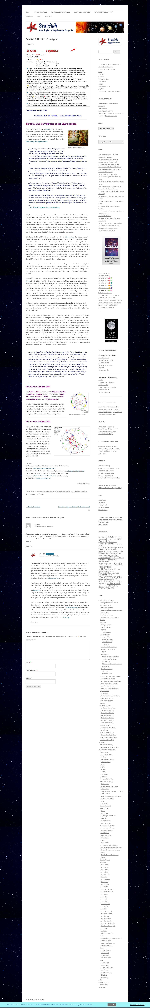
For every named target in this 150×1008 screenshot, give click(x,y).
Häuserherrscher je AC (107, 759)
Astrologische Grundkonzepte (109, 603)
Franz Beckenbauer (104, 86)
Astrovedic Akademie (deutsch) (107, 446)
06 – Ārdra (104, 877)
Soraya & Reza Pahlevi (107, 798)
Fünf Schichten (105, 634)
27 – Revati (104, 928)
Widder (105, 108)
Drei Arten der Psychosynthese (110, 696)
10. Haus (101, 537)
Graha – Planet (104, 808)
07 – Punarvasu (105, 879)
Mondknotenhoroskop (105, 365)
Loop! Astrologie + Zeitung (106, 471)
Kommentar (30, 640)
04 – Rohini (104, 872)
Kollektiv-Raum (103, 561)
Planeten (105, 671)
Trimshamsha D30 (103, 390)
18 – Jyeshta (104, 906)
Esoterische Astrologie (82, 12)
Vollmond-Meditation (105, 293)
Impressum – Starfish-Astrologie (109, 747)
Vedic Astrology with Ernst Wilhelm (108, 448)
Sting (102, 801)
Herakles (48, 129)
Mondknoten (105, 654)
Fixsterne (114, 549)
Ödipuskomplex (53, 578)
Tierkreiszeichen (107, 674)
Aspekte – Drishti (106, 835)
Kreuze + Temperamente (108, 649)
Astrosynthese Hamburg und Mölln (109, 409)
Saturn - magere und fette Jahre (107, 305)
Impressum (48, 16)
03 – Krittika (104, 869)
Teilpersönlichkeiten (107, 698)
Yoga (101, 960)
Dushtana (104, 757)
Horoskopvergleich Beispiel (109, 683)
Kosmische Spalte (110, 564)
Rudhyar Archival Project (105, 434)
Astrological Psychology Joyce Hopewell (110, 412)
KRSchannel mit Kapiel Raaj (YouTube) (109, 488)
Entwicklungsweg (72, 607)
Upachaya (104, 776)
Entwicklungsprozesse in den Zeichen (109, 302)
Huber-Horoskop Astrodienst (110, 617)
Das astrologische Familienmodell (108, 164)
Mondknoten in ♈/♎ (105, 280)
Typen (104, 652)
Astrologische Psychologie (61, 12)
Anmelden (101, 502)
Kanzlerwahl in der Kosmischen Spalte (109, 64)
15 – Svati (104, 899)
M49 (118, 569)
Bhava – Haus (104, 752)
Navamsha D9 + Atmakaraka (107, 387)
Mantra (100, 571)
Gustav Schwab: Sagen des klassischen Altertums (43, 208)
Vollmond (33, 494)
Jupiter (115, 555)
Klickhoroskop (110, 559)
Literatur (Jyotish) (105, 860)
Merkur (111, 571)
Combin (103, 541)
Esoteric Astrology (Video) (108, 735)
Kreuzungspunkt (103, 370)
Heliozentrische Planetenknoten (109, 553)
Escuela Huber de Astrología (106, 414)
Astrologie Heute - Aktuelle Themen (109, 468)
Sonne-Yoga (104, 977)
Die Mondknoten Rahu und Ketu (108, 159)
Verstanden (111, 1005)
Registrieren (102, 500)
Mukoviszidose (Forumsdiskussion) (111, 796)
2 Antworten (30, 44)
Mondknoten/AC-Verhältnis (110, 656)
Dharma (101, 545)
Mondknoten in (103, 283)
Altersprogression (106, 625)
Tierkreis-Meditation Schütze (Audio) (44, 476)
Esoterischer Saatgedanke (110, 547)
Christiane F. (109, 111)
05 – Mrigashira (105, 874)
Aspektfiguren (106, 632)
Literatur (102, 620)
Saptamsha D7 (111, 579)
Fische (100, 72)
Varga (101, 948)
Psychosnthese (104, 691)
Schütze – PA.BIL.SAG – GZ (43, 478)
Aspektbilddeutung (107, 627)
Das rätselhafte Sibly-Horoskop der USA (110, 169)
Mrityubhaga (105, 813)
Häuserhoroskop (103, 363)
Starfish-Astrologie (40, 12)
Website (29, 678)
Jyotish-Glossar (104, 833)
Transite (107, 586)
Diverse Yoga (105, 963)
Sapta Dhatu (102, 579)
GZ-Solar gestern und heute (106, 230)
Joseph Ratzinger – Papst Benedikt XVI (112, 791)
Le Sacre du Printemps (105, 157)
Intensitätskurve (107, 642)
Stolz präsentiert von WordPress (35, 999)
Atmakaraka (103, 539)
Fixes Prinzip (104, 549)
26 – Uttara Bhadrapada (108, 926)
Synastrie (101, 586)
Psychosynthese (107, 577)
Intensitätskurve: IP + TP (105, 360)
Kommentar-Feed (103, 507)
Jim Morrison (105, 789)
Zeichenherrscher (103, 358)
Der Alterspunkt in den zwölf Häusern (109, 167)
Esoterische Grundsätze (107, 732)
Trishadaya (104, 774)
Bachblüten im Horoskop (106, 307)
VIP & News (29, 16)
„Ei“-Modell (104, 693)
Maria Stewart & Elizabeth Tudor (108, 162)
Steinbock (101, 74)
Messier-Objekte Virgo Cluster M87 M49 (110, 300)
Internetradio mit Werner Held (107, 485)
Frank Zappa (102, 221)
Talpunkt (106, 644)
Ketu (100, 559)
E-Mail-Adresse (32, 670)
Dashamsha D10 (103, 385)
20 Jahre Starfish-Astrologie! (106, 69)
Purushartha (105, 843)
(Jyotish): (114, 377)
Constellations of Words (105, 475)
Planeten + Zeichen (106, 669)
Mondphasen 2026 (104, 276)
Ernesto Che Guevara (104, 216)
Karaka (100, 380)
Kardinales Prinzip (104, 558)
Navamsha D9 (105, 574)
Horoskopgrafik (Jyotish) (107, 825)
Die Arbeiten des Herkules (107, 708)
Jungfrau (101, 89)
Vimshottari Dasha (104, 392)
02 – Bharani (104, 867)
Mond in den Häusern (107, 686)
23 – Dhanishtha (106, 918)
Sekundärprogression (106, 701)
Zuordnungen (105, 730)
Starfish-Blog (103, 985)
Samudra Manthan (106, 945)
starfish (42, 554)
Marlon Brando (105, 794)
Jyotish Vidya (102, 453)
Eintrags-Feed (102, 505)
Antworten (29, 546)
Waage (100, 84)
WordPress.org (102, 510)
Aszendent (118, 537)
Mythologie (76, 492)
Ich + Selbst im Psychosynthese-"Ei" (109, 295)
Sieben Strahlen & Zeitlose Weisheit (109, 478)
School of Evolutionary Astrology (108, 431)
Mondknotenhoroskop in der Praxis (109, 218)
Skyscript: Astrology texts (106, 473)
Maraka (103, 769)
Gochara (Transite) (105, 806)
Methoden (103, 622)
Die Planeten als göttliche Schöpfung (109, 177)
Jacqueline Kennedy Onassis (109, 786)
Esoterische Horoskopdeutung (109, 737)
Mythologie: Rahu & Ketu (108, 816)
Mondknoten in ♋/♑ (105, 288)
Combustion (113, 542)
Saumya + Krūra (106, 823)
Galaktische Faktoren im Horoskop (108, 226)
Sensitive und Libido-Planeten (110, 688)
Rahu (119, 577)
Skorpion (101, 77)
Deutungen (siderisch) (106, 781)
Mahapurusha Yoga (107, 967)
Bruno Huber (105, 784)
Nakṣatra (104, 931)
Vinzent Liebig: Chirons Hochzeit (108, 429)
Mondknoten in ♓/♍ (105, 278)
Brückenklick (111, 539)
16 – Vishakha (105, 901)
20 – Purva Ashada (106, 911)
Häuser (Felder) (105, 637)
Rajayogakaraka (106, 821)
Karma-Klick (118, 557)
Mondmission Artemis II (105, 67)
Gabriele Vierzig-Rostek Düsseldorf (108, 407)
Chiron (100, 179)
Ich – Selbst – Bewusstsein (109, 647)
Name (28, 662)
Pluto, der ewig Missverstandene (108, 228)
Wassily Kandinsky (33, 507)
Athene (28, 281)
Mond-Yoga (104, 970)
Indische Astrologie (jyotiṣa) (103, 12)
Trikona (103, 772)
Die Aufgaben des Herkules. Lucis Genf (44, 468)
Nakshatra (103, 862)
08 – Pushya (104, 882)
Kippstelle (101, 367)
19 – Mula (104, 909)
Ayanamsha (104, 838)
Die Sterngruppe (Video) (108, 727)
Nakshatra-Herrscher (107, 933)
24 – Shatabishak (106, 921)
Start (28, 12)
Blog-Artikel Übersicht (106, 779)
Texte (101, 936)
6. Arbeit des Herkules (107, 723)
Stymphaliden (70, 237)
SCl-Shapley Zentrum (110, 581)
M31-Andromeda (107, 569)
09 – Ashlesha (105, 884)
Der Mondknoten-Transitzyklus (107, 174)
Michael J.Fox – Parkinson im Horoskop (110, 223)
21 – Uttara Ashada (106, 914)
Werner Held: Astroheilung (106, 426)
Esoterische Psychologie (107, 740)
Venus (114, 585)
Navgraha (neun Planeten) (106, 382)
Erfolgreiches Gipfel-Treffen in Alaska (109, 91)
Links (39, 16)
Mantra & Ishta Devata (108, 943)
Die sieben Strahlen (105, 725)
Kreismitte (104, 567)
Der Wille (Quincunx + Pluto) (106, 298)
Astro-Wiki (36, 590)
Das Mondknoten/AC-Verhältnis (108, 155)
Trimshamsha (105, 955)
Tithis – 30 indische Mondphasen (108, 189)
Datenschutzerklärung (106, 745)
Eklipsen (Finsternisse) (106, 605)
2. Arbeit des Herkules (107, 713)
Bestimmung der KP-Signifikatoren (111, 847)
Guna (102, 840)
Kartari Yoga (104, 965)
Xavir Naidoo (105, 803)
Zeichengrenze (106, 588)
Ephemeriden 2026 (104, 273)
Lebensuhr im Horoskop (105, 172)
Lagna (103, 767)
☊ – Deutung (106, 661)
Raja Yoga (66, 617)
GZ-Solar (119, 551)
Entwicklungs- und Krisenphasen (111, 681)
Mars (105, 571)
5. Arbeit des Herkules (107, 720)
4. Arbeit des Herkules (107, 718)
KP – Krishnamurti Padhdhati (108, 845)
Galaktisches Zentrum (107, 551)
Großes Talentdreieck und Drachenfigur (110, 186)
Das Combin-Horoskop (108, 679)
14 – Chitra (104, 896)
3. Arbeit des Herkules (107, 715)
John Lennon (102, 82)
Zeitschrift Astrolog (104, 466)
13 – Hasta (104, 894)
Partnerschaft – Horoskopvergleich (110, 676)
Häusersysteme (105, 762)
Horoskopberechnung (106, 615)
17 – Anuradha (105, 904)
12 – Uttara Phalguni (107, 892)
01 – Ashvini (104, 865)
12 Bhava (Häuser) (106, 754)
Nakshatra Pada (103, 79)
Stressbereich (114, 583)
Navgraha (104, 818)
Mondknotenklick (104, 573)
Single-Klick (102, 583)
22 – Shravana (105, 916)
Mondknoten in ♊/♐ (105, 285)
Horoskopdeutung (106, 830)
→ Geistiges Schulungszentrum (75, 471)
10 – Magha (104, 887)
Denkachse (117, 544)
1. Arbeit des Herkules (107, 710)
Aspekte (103, 630)
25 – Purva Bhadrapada (108, 923)
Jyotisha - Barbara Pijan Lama (107, 451)
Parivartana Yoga (106, 972)
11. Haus (108, 536)
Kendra (103, 764)
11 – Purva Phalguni (107, 889)
